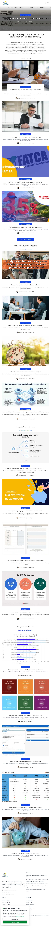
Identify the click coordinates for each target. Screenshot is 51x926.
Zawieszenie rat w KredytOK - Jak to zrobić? (35, 881)
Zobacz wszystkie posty (25, 249)
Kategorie (28, 897)
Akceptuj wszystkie (15, 922)
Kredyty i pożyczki (25, 15)
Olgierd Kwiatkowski (6, 900)
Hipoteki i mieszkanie (25, 86)
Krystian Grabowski (6, 904)
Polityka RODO (31, 915)
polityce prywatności (19, 916)
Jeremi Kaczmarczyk (6, 902)
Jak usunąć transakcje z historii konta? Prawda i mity (36, 883)
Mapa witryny (46, 915)
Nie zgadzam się (15, 919)
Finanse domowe (25, 465)
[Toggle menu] (48, 3)
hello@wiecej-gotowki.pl (9, 894)
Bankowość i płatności (25, 179)
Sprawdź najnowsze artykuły (25, 239)
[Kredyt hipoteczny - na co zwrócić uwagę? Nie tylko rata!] (25, 75)
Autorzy (4, 897)
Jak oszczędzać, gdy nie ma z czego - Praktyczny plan (37, 879)
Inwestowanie (25, 666)
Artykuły (28, 873)
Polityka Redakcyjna (38, 915)
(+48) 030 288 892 (7, 892)
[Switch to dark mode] (45, 3)
